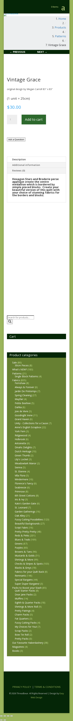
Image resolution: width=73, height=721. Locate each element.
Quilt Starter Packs (25, 590)
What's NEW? (19, 369)
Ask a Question (16, 139)
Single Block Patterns (26, 376)
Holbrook (20, 439)
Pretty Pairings (23, 610)
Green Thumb (22, 455)
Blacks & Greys (23, 567)
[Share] (8, 715)
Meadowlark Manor (25, 463)
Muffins (19, 598)
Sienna (18, 467)
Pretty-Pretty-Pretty (25, 531)
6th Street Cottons (25, 495)
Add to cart (34, 119)
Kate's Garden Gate (25, 503)
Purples (19, 547)
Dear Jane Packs (24, 594)
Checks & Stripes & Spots (29, 563)
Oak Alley (20, 515)
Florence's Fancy (24, 483)
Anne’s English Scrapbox (28, 427)
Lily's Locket (21, 459)
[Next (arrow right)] (4, 719)
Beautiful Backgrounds (27, 523)
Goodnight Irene (24, 415)
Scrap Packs (21, 630)
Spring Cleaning (23, 395)
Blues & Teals (22, 539)
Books (15, 650)
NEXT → (42, 51)
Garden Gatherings (25, 511)
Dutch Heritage (23, 451)
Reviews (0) (18, 170)
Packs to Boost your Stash (27, 587)
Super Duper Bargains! (27, 583)
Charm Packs (22, 614)
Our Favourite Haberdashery (27, 642)
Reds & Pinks (22, 535)
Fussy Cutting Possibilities (29, 519)
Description (19, 159)
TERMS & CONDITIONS (47, 686)
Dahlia (18, 407)
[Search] (10, 321)
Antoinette (20, 443)
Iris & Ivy (19, 499)
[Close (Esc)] (11, 715)
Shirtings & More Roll (26, 606)
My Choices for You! (26, 626)
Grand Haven (22, 419)
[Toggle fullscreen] (4, 715)
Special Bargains (24, 579)
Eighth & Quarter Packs (27, 602)
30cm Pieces (22, 365)
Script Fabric (21, 527)
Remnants (20, 575)
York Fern (20, 431)
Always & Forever (24, 387)
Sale (14, 362)
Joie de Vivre (21, 411)
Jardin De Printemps (26, 391)
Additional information (26, 165)
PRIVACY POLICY (21, 686)
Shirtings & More (24, 559)
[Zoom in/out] (1, 715)
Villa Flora (20, 475)
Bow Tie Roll (22, 634)
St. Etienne (20, 471)
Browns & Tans (23, 551)
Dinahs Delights (23, 447)
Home (62, 19)
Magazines (18, 646)
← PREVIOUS (17, 51)
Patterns (17, 373)
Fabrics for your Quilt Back (29, 571)
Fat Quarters (22, 618)
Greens (19, 543)
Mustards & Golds (25, 555)
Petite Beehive (23, 403)
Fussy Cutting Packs (26, 622)
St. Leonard (21, 507)
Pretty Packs (22, 638)
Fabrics (16, 380)
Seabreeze (20, 487)
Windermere (21, 479)
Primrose (20, 491)
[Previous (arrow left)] (1, 719)
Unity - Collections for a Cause (31, 423)
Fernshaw (20, 383)
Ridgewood (21, 435)
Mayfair (19, 399)
